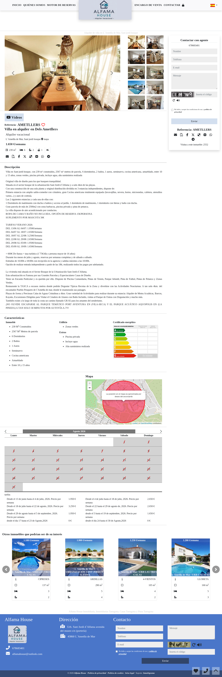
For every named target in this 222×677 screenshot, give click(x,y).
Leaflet (134, 423)
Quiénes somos (34, 5)
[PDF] (14, 156)
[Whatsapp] (43, 156)
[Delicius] (31, 156)
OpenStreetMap (146, 423)
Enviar (194, 121)
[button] (6, 569)
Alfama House (80, 673)
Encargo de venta (148, 5)
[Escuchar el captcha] (178, 100)
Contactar (172, 5)
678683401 (194, 45)
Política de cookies (116, 673)
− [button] (90, 388)
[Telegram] (48, 156)
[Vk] (37, 156)
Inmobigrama (149, 673)
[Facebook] (19, 156)
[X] (25, 156)
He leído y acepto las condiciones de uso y (193, 110)
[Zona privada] (183, 5)
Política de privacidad (97, 673)
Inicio (16, 5)
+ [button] (90, 383)
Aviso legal (130, 673)
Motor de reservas (61, 5)
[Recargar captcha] (173, 100)
